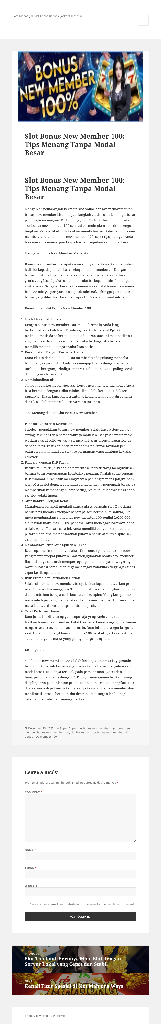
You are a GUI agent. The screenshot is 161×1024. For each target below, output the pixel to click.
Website (31, 885)
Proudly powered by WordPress (46, 1016)
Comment (33, 792)
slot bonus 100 (80, 732)
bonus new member (96, 728)
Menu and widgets (143, 25)
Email (31, 867)
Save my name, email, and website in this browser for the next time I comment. (82, 904)
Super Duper (68, 728)
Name (30, 849)
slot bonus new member (107, 732)
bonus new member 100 (50, 225)
